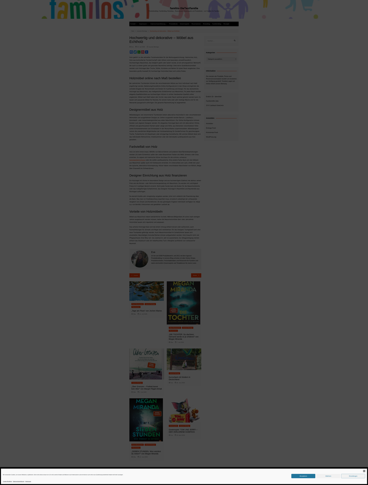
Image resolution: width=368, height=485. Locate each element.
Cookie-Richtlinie (7, 481)
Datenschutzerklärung (18, 481)
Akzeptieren (303, 476)
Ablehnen (328, 476)
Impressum (28, 481)
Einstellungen (353, 476)
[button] (364, 471)
